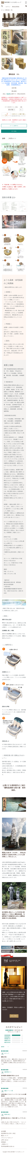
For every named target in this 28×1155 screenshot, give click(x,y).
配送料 (8, 94)
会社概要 (3, 1131)
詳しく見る (14, 1015)
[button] (8, 1035)
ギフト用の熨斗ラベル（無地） (11, 107)
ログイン (8, 6)
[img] (4, 1051)
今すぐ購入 (14, 131)
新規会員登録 (15, 6)
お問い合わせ (4, 1140)
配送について (4, 1135)
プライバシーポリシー (7, 1137)
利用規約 (3, 1142)
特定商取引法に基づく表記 (8, 1133)
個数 (21, 107)
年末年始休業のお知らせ (7, 1146)
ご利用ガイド (12, 138)
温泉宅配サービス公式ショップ (12, 2)
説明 (3, 138)
